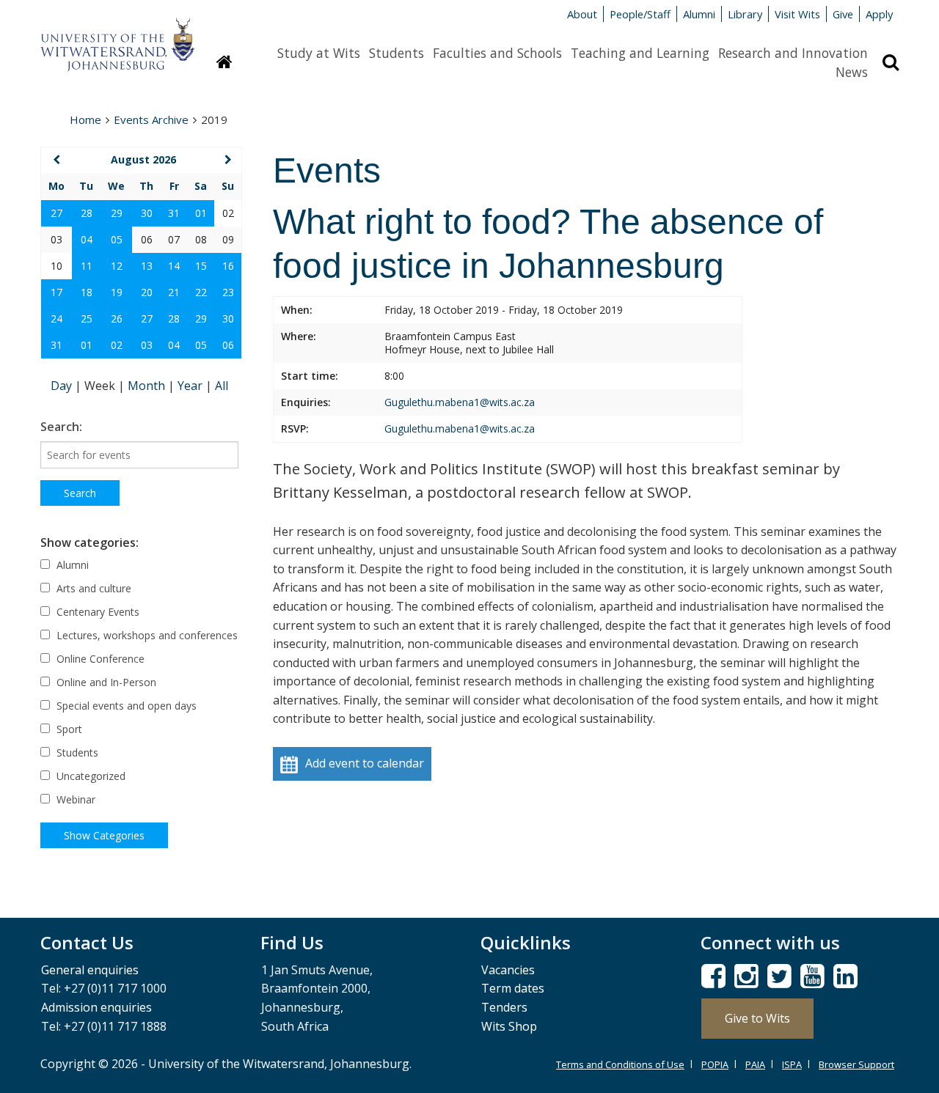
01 (201, 213)
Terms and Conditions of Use (620, 1064)
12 (117, 266)
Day (63, 386)
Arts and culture (92, 588)
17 (56, 292)
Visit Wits (797, 14)
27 (56, 213)
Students (396, 53)
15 (201, 266)
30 (147, 213)
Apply (879, 14)
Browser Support (856, 1064)
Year (191, 386)
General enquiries (90, 970)
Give (843, 14)
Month (148, 386)
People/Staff (640, 14)
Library (745, 14)
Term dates (512, 988)
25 (86, 318)
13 (147, 266)
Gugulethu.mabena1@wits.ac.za (459, 402)
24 (56, 318)
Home (85, 119)
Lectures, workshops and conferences (146, 635)
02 (117, 345)
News (852, 72)
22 (201, 292)
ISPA (792, 1064)
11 (86, 266)
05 (117, 239)
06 (228, 345)
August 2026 (143, 159)
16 (228, 266)
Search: (61, 427)
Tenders (504, 1007)
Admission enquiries (96, 1007)
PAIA (755, 1064)
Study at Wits (318, 53)
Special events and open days (125, 706)
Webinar (74, 799)
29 (117, 213)
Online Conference (99, 659)
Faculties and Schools (497, 53)
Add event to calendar (364, 763)
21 (174, 292)
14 (174, 266)
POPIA (714, 1064)
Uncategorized (89, 776)
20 (147, 292)
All (221, 386)
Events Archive (151, 119)
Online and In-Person (105, 682)
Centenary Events (96, 612)
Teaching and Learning (640, 53)
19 (117, 292)
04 (86, 239)
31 (174, 213)
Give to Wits (757, 1018)
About (582, 14)
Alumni (699, 14)
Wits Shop (509, 1026)
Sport (68, 729)
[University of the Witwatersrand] (117, 37)
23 (228, 292)
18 (86, 292)
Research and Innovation (793, 53)
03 (147, 345)
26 (117, 318)
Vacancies (508, 970)
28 (86, 213)
